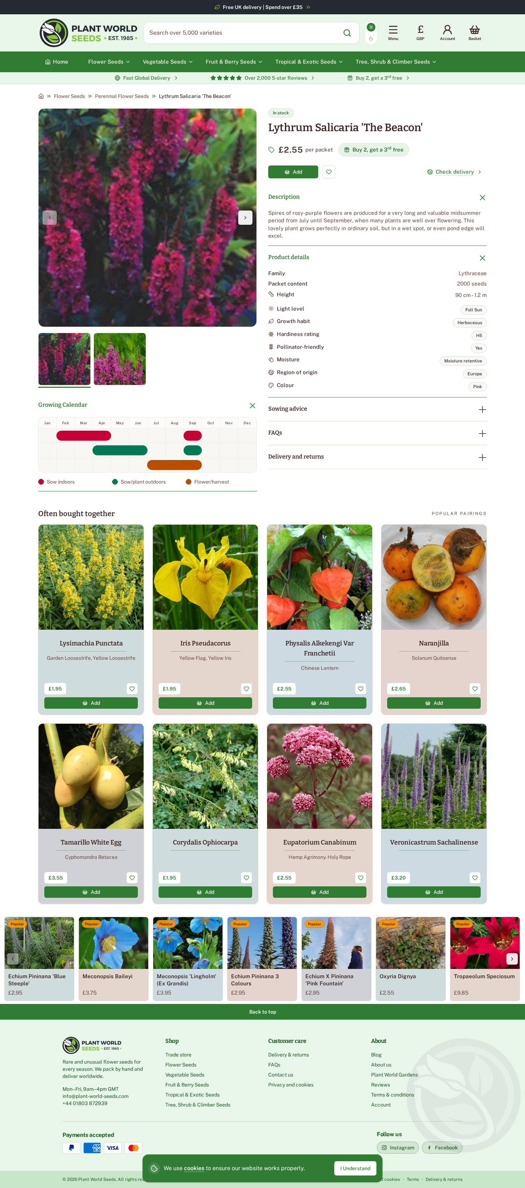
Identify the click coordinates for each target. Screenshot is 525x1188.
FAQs (275, 432)
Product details (288, 257)
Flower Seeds (69, 96)
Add (297, 172)
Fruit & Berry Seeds (187, 1085)
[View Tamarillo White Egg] (91, 814)
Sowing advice (287, 408)
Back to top (262, 1012)
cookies (194, 1168)
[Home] (41, 96)
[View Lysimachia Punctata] (91, 619)
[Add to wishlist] (328, 171)
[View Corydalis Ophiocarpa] (205, 814)
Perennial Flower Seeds (122, 96)
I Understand (355, 1168)
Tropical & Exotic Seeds (192, 1095)
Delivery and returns (296, 456)
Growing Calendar (62, 404)
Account (381, 1105)
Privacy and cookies (291, 1085)
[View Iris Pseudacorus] (205, 619)
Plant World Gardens (394, 1075)
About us (381, 1065)
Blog (376, 1055)
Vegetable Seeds (184, 1075)
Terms (413, 1179)
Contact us (280, 1075)
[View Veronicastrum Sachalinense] (433, 814)
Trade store (178, 1055)
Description (284, 196)
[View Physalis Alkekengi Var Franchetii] (319, 619)
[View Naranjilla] (433, 619)
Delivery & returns (288, 1055)
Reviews (380, 1085)
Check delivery (455, 172)
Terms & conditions (392, 1095)
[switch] (371, 32)
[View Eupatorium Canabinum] (319, 814)
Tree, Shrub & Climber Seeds (197, 1105)
